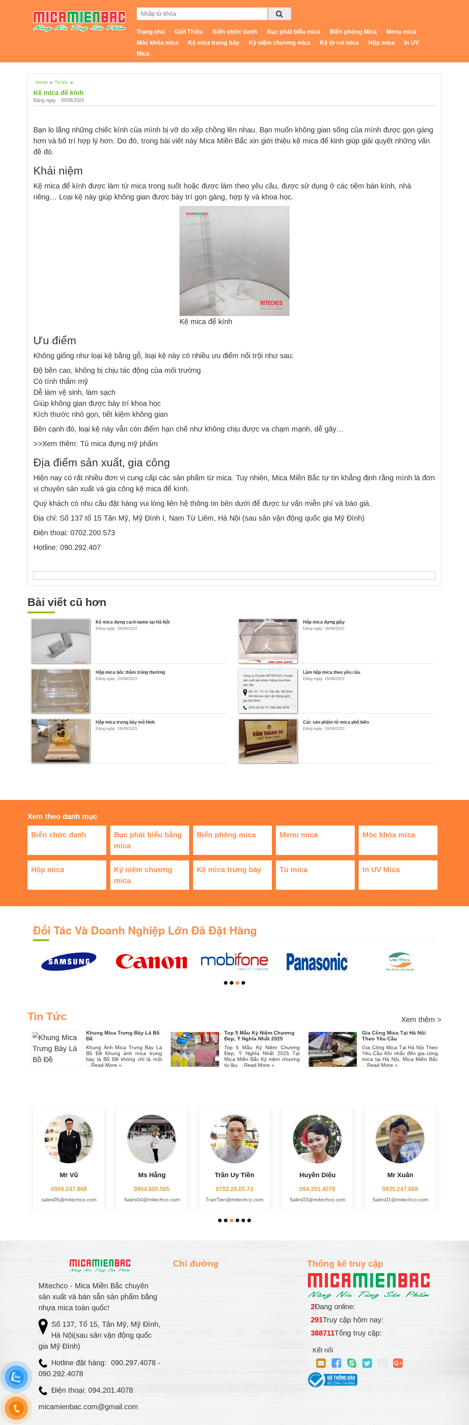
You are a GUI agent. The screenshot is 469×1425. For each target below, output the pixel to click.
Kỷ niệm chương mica (279, 43)
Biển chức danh (235, 32)
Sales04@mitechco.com (152, 1199)
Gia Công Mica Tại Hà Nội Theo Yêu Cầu (394, 1036)
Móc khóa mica (157, 43)
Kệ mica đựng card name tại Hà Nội (133, 622)
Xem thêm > (421, 1020)
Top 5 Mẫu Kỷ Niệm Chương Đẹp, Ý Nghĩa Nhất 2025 (259, 1036)
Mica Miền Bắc (223, 141)
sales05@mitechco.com (69, 1199)
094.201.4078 (317, 1189)
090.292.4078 (61, 1374)
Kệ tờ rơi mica (339, 43)
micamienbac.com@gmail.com (88, 1407)
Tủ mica (293, 870)
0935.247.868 (400, 1189)
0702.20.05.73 (234, 1189)
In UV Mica (381, 870)
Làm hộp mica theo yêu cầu (331, 672)
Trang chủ (151, 32)
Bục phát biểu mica (293, 32)
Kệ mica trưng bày (213, 43)
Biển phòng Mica (353, 32)
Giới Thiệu (188, 32)
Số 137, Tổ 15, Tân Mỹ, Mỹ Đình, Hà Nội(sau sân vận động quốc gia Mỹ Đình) (99, 1335)
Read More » (106, 1065)
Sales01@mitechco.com (400, 1199)
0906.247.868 (69, 1189)
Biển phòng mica (226, 835)
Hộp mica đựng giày (324, 622)
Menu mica (401, 32)
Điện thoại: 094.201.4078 (92, 1390)
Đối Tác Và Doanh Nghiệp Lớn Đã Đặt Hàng (145, 930)
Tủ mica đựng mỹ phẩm (118, 444)
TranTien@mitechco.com (234, 1199)
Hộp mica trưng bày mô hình (125, 722)
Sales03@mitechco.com (317, 1199)
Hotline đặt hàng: (80, 1363)
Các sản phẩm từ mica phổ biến (336, 722)
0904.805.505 (152, 1189)
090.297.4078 (134, 1363)
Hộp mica (381, 43)
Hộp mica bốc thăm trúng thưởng (130, 672)
